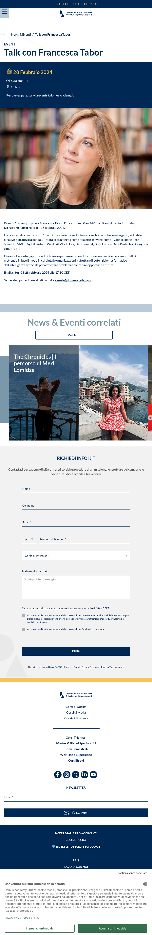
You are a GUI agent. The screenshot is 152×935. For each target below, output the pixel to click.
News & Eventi (21, 34)
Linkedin (85, 773)
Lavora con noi (76, 866)
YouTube (93, 773)
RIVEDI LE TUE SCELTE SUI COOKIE (78, 846)
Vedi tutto (74, 335)
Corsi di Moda (76, 712)
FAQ (76, 860)
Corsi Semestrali (76, 749)
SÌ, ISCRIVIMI (80, 812)
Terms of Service (109, 667)
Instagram (67, 773)
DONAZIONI (92, 4)
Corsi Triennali (76, 737)
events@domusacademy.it (56, 95)
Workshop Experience (76, 754)
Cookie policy (76, 839)
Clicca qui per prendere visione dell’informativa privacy (50, 608)
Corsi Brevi (76, 760)
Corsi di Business (76, 718)
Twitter (76, 773)
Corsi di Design (76, 706)
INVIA (76, 651)
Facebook (58, 773)
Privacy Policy (89, 667)
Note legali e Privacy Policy (76, 833)
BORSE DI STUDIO (67, 4)
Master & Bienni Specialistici (76, 743)
